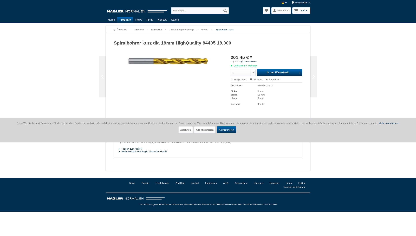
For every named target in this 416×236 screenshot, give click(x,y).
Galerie (145, 183)
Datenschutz (240, 183)
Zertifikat (180, 183)
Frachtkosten (162, 183)
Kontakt (195, 183)
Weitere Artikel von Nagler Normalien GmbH (144, 151)
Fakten (302, 183)
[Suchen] (225, 10)
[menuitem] (200, 10)
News (132, 183)
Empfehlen (274, 79)
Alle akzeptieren (205, 129)
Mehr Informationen (389, 123)
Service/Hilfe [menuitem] (301, 2)
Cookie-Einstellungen (295, 187)
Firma (289, 183)
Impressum (211, 183)
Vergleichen (239, 79)
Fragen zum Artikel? (131, 148)
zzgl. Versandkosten (248, 62)
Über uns (258, 183)
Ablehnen (185, 129)
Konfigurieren (226, 129)
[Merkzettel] (266, 10)
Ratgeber (274, 183)
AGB (225, 183)
